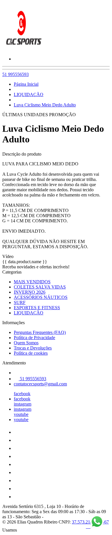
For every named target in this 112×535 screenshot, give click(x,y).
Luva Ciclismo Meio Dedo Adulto (45, 104)
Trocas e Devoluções (33, 347)
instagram (22, 404)
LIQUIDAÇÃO (28, 94)
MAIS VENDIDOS (32, 281)
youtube (21, 414)
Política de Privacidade (34, 337)
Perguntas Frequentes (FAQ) (40, 332)
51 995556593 (15, 74)
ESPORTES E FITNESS (37, 307)
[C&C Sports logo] (23, 49)
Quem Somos (26, 342)
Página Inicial (26, 84)
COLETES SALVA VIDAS (40, 286)
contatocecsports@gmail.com (40, 383)
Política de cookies (31, 353)
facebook (22, 393)
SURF (20, 302)
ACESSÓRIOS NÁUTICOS (40, 297)
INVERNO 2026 (29, 292)
